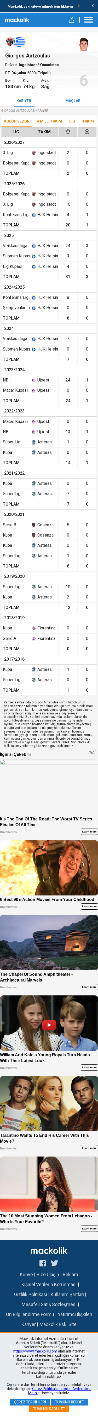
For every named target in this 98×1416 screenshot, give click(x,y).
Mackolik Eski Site (58, 1324)
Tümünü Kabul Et (49, 1409)
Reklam (70, 1274)
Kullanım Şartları (67, 1294)
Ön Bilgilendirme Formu (30, 1314)
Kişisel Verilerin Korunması (49, 1284)
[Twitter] (55, 1264)
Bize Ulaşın (48, 1274)
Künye (26, 1274)
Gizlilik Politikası (30, 1294)
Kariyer (23, 101)
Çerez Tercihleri (30, 1402)
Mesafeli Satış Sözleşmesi (49, 1304)
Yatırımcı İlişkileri (75, 1314)
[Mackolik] (17, 20)
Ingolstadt (28, 65)
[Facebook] (42, 1264)
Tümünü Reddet (69, 1402)
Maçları (73, 101)
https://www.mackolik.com (35, 1351)
